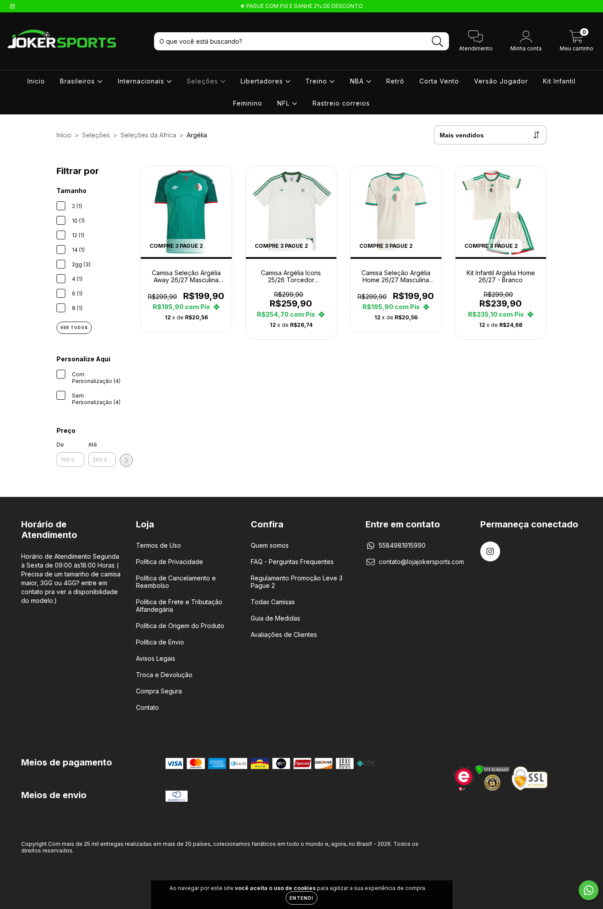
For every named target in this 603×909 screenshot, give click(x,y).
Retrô (395, 81)
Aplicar (126, 460)
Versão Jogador (501, 81)
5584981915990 (402, 545)
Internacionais (142, 81)
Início (64, 135)
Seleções (203, 81)
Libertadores (263, 81)
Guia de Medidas (275, 618)
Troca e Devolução (164, 674)
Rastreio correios (341, 103)
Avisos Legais (155, 658)
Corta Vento (439, 81)
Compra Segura (159, 691)
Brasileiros (78, 81)
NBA (358, 81)
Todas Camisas (273, 602)
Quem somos (270, 545)
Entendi (301, 898)
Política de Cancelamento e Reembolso (176, 581)
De (60, 444)
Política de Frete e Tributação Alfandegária (179, 605)
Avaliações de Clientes (284, 634)
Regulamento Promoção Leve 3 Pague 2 (297, 581)
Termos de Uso (158, 545)
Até (92, 444)
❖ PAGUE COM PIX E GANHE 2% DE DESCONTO (301, 6)
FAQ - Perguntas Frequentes (292, 561)
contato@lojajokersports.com (421, 561)
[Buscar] (437, 41)
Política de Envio (160, 642)
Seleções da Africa (148, 135)
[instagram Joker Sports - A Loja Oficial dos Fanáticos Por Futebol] (12, 6)
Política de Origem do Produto (180, 625)
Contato (147, 707)
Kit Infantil (559, 81)
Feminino (247, 103)
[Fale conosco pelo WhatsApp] (589, 890)
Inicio (36, 81)
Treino (317, 81)
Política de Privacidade (169, 561)
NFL (284, 103)
